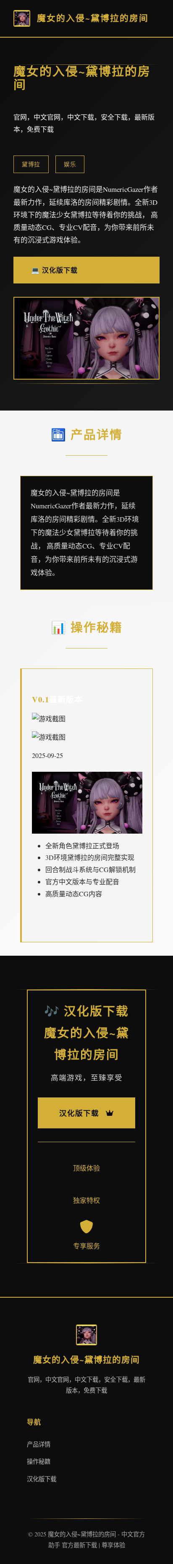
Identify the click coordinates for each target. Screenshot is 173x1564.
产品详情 (38, 1444)
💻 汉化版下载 (54, 270)
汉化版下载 (41, 1479)
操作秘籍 (38, 1461)
